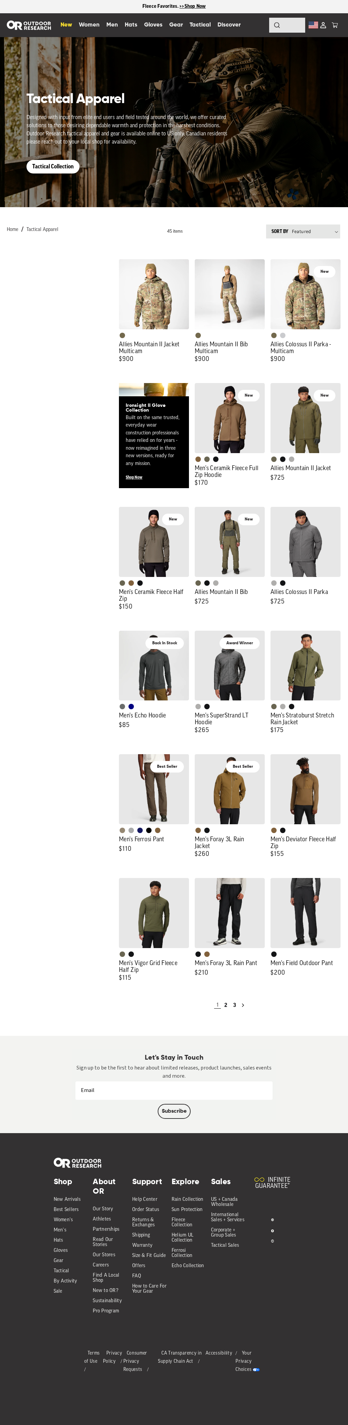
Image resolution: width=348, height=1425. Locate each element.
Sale (58, 1291)
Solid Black (149, 830)
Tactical (61, 1271)
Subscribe (174, 1111)
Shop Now (134, 477)
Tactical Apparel (42, 229)
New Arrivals (67, 1199)
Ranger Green (207, 459)
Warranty (142, 1245)
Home (12, 229)
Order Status (145, 1209)
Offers (138, 1266)
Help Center (144, 1199)
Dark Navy (140, 830)
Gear (59, 1260)
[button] (335, 25)
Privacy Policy (112, 1357)
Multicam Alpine (282, 335)
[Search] (258, 25)
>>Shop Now (192, 6)
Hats (58, 1240)
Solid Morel (122, 830)
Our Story (103, 1209)
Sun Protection (187, 1209)
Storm (122, 706)
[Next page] (243, 1005)
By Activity (65, 1281)
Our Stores (104, 1255)
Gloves (61, 1250)
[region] (174, 6)
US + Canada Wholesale (224, 1202)
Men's (60, 1230)
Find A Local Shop (106, 1278)
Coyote (198, 459)
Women (89, 25)
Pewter (131, 830)
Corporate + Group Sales (223, 1233)
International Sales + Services (227, 1217)
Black (216, 459)
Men (112, 25)
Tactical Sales (225, 1245)
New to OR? (105, 1290)
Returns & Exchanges (143, 1222)
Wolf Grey (291, 459)
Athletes (102, 1219)
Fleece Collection (182, 1222)
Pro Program (106, 1311)
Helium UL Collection (182, 1238)
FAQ (136, 1276)
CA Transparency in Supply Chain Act (180, 1357)
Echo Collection (188, 1266)
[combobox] (287, 25)
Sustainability (107, 1301)
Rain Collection (188, 1199)
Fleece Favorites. (161, 6)
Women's (63, 1220)
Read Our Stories (103, 1242)
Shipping (141, 1235)
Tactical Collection (53, 166)
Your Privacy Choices (243, 1361)
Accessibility (219, 1353)
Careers (101, 1265)
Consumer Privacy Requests (135, 1361)
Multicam (122, 335)
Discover (229, 25)
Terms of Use (92, 1357)
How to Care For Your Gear (149, 1289)
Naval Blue (131, 706)
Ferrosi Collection (182, 1253)
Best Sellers (66, 1209)
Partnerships (106, 1229)
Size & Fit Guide (149, 1255)
